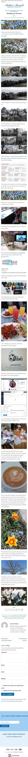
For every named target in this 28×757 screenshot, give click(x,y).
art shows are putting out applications (14, 253)
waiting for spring (17, 618)
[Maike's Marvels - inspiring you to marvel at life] (14, 5)
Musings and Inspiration (11, 10)
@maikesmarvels (17, 736)
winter (22, 618)
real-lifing (10, 618)
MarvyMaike (21, 17)
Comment (4, 652)
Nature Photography (16, 11)
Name (3, 665)
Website (3, 678)
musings (6, 618)
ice (20, 616)
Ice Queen (23, 616)
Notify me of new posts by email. (12, 690)
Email (3, 672)
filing (18, 616)
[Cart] (26, 5)
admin (15, 616)
